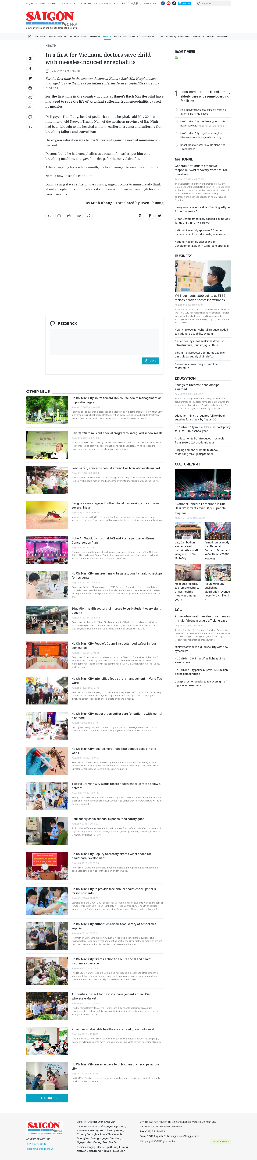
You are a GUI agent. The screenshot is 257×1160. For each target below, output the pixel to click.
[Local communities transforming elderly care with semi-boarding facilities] (203, 58)
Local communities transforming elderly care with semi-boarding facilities (205, 96)
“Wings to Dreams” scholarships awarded (197, 387)
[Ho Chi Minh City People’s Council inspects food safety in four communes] (47, 655)
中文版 (134, 3)
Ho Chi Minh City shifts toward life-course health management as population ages (117, 400)
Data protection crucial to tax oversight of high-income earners (201, 683)
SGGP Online (68, 3)
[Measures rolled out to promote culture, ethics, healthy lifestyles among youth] (188, 572)
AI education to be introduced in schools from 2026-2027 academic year (199, 440)
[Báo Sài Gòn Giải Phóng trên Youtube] (168, 3)
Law (161, 36)
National (40, 36)
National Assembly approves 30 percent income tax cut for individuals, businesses (201, 232)
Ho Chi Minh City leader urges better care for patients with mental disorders (117, 716)
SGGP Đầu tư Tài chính (114, 3)
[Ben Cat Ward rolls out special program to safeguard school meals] (47, 445)
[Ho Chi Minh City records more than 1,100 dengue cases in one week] (47, 761)
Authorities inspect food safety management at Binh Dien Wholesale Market (111, 996)
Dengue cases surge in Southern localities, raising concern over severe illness (115, 505)
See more (45, 1098)
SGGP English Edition (51, 19)
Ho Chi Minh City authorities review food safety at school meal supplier (114, 926)
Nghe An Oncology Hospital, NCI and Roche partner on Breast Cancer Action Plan (114, 540)
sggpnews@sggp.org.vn (40, 1148)
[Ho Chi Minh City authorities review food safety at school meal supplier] (47, 936)
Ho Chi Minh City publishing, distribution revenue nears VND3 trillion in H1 (217, 591)
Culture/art (148, 36)
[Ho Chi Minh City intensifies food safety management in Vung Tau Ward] (47, 690)
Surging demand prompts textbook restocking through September (196, 452)
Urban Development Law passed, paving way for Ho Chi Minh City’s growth (202, 220)
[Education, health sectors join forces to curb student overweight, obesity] (47, 620)
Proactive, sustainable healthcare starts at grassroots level (113, 1029)
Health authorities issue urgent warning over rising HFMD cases (203, 111)
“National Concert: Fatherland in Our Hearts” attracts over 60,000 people (200, 508)
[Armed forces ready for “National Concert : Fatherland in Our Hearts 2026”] (218, 531)
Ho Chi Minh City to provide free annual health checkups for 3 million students (114, 891)
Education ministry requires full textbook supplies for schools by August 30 (200, 417)
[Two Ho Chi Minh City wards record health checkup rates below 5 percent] (47, 796)
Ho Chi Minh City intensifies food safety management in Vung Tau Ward (117, 681)
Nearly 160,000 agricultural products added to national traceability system (201, 331)
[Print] (30, 98)
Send (153, 361)
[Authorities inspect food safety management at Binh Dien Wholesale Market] (47, 1006)
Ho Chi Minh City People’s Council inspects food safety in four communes (114, 646)
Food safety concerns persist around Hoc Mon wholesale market (116, 468)
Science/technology (178, 36)
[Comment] (30, 117)
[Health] (30, 127)
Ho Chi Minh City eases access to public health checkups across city (115, 1066)
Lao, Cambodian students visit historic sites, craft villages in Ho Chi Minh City (186, 550)
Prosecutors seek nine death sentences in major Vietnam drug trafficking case (202, 618)
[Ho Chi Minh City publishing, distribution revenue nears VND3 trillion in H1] (218, 572)
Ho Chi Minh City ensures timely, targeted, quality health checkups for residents (117, 575)
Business (95, 36)
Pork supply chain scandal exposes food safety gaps (108, 819)
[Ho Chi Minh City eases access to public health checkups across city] (47, 1076)
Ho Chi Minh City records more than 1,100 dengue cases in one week (114, 751)
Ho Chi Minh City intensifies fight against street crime (200, 660)
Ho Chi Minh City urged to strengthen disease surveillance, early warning (201, 135)
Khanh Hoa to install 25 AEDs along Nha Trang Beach (202, 147)
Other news (38, 391)
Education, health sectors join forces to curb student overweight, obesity (116, 610)
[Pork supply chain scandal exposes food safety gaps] (47, 831)
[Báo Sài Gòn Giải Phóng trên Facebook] (163, 3)
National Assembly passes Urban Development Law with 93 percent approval (202, 243)
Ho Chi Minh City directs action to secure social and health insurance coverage (112, 961)
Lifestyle (198, 36)
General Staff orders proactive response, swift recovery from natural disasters (201, 170)
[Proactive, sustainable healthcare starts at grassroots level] (47, 1041)
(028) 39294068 (36, 1144)
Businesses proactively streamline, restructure (196, 366)
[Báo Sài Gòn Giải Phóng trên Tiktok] (174, 3)
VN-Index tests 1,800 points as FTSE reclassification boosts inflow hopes (200, 298)
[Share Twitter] (30, 78)
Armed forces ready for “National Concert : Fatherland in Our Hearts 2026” (217, 550)
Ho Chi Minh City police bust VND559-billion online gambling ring (201, 672)
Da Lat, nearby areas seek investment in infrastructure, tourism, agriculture (199, 343)
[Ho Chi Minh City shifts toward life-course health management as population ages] (47, 410)
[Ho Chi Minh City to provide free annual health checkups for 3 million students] (47, 901)
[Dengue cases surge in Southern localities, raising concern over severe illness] (47, 515)
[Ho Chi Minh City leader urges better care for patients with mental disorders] (47, 726)
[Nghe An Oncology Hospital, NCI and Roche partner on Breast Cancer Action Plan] (47, 550)
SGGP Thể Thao (89, 3)
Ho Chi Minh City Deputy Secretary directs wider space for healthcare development (111, 856)
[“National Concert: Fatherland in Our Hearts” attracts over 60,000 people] (203, 484)
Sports (133, 36)
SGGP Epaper (150, 3)
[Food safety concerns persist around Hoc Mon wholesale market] (47, 480)
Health (107, 36)
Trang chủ (29, 36)
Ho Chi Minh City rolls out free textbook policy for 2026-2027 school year (203, 429)
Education (120, 36)
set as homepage (221, 1141)
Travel (211, 36)
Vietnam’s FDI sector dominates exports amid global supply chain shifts (200, 354)
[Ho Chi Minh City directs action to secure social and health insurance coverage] (47, 971)
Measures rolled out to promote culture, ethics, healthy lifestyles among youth (187, 591)
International (78, 36)
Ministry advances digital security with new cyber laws (201, 648)
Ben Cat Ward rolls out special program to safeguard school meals (117, 433)
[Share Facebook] (30, 68)
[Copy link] (30, 107)
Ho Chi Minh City (58, 36)
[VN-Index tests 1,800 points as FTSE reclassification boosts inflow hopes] (203, 276)
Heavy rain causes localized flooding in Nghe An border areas (202, 209)
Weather (222, 36)
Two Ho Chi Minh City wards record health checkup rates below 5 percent (116, 786)
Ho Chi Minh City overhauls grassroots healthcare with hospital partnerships (202, 123)
